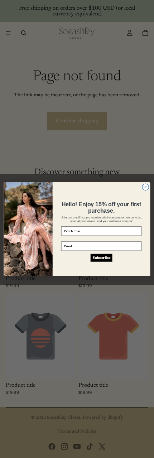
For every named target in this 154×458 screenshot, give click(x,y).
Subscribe (101, 257)
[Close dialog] (145, 187)
